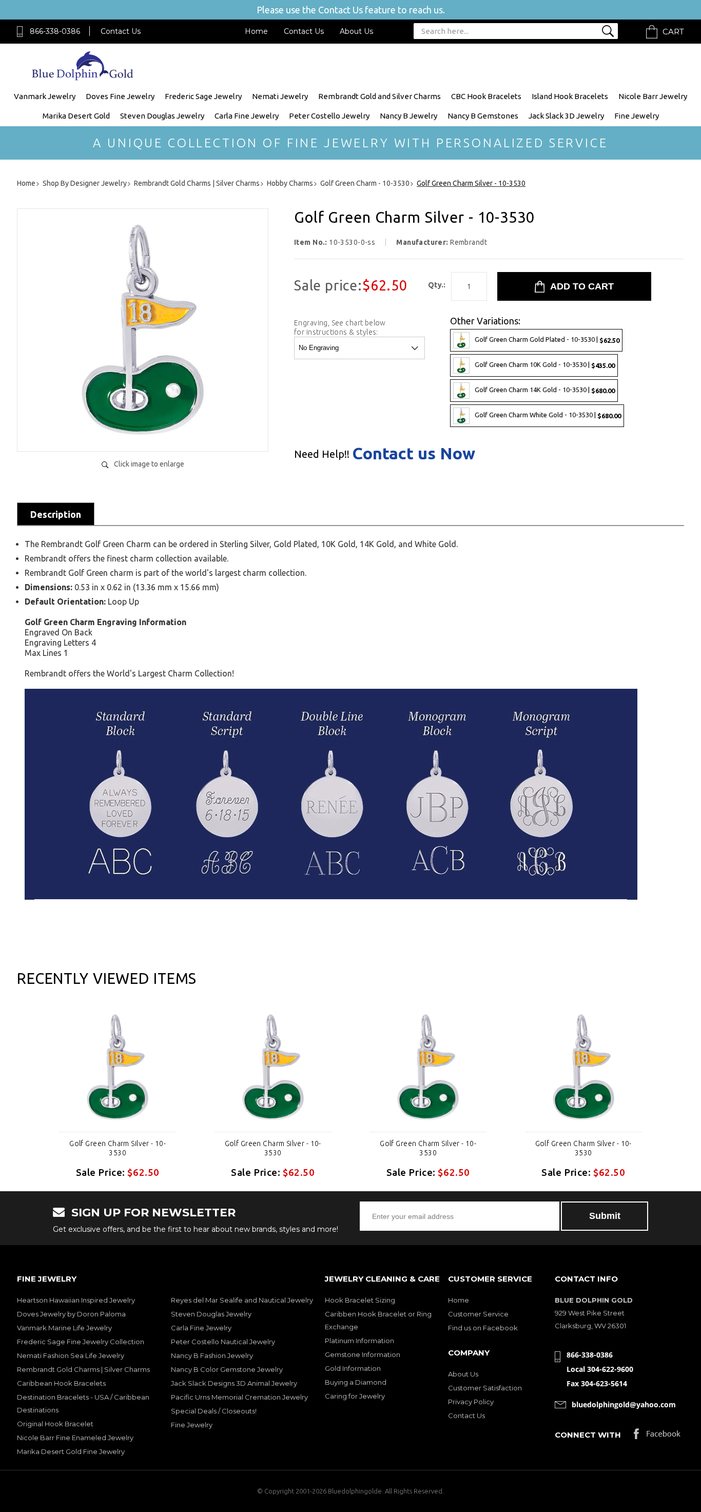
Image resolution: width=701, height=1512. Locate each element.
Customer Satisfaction (485, 1388)
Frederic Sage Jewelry (203, 96)
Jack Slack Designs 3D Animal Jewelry (234, 1383)
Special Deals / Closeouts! (214, 1411)
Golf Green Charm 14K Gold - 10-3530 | (545, 390)
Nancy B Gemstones (482, 115)
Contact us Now (413, 453)
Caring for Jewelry (355, 1396)
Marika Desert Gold (76, 115)
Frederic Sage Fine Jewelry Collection (80, 1341)
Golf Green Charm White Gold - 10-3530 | (548, 415)
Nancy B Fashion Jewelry (212, 1355)
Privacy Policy (471, 1402)
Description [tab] (55, 514)
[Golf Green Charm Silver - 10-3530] (142, 433)
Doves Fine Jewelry (120, 96)
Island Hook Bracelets (570, 96)
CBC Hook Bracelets (486, 96)
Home (256, 31)
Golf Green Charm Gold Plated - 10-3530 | (547, 339)
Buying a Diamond (355, 1382)
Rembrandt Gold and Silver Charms (379, 96)
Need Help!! (321, 454)
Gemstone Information (362, 1354)
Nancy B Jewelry (408, 115)
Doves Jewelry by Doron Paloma (71, 1314)
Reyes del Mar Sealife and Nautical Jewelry (242, 1300)
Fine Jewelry (636, 115)
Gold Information (353, 1368)
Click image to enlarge (149, 464)
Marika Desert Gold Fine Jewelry (71, 1451)
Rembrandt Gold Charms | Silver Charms (83, 1369)
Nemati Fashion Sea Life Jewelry (70, 1355)
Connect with (588, 1435)
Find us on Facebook (483, 1328)
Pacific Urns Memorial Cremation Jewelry (239, 1397)
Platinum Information (359, 1340)
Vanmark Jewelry (44, 96)
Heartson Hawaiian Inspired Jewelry (76, 1300)
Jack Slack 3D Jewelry (566, 115)
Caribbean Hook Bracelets (61, 1383)
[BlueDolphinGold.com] (83, 78)
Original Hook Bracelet (55, 1424)
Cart (673, 31)
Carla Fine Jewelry (247, 115)
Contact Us (121, 31)
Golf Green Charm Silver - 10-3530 (117, 1148)
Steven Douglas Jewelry (162, 115)
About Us (356, 31)
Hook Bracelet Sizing (360, 1300)
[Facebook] (657, 1436)
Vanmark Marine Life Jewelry (64, 1328)
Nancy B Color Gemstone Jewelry (227, 1369)
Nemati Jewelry (280, 96)
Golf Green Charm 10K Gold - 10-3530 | (545, 365)
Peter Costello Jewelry (329, 115)
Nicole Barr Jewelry (652, 96)
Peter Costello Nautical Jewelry (223, 1341)
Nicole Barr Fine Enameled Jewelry (75, 1437)
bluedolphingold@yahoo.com (624, 1404)
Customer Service (478, 1314)
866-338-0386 (55, 31)
